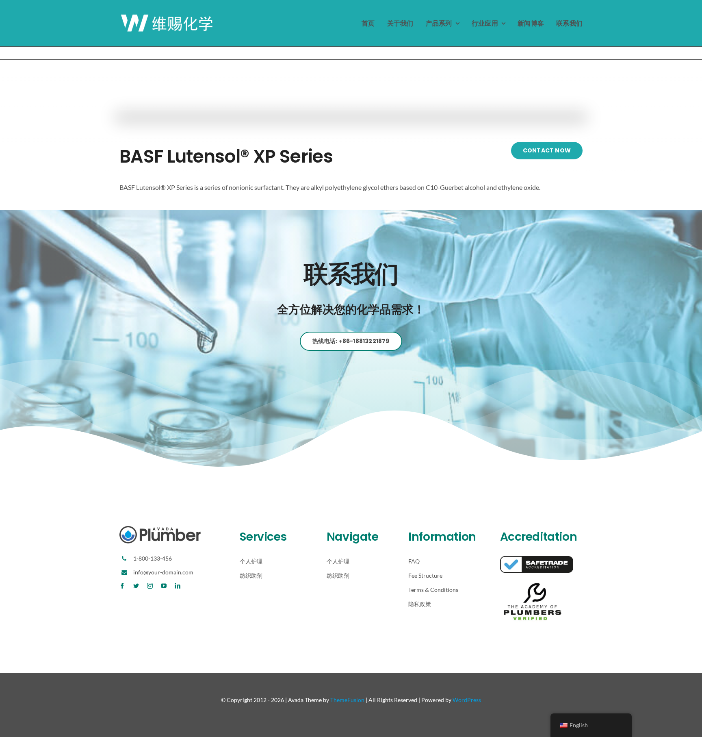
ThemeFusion (347, 699)
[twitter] (136, 586)
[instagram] (150, 586)
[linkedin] (177, 586)
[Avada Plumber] (168, 16)
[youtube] (164, 586)
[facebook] (122, 586)
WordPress (467, 699)
